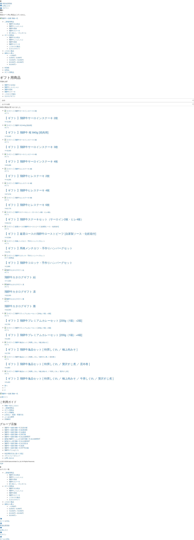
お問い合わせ (9, 458)
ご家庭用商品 (9, 21)
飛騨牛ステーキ (14, 30)
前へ (6, 385)
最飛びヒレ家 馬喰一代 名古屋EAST (17, 441)
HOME (6, 68)
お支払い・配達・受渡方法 (13, 414)
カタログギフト (14, 48)
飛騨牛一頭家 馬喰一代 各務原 (15, 432)
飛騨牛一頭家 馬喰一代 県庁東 (15, 434)
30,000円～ (13, 64)
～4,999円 (12, 55)
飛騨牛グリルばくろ (11, 450)
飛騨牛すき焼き (14, 24)
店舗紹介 (7, 419)
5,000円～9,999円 (15, 57)
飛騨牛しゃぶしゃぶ (16, 26)
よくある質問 (9, 417)
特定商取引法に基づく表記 (13, 453)
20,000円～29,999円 (16, 62)
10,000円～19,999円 (16, 60)
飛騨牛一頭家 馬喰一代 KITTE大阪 (16, 448)
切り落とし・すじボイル (17, 33)
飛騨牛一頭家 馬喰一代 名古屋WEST (17, 436)
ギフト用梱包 (9, 412)
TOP (1, 463)
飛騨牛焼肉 (13, 28)
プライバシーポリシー (12, 456)
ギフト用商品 (9, 35)
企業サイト (4, 397)
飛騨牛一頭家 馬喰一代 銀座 (14, 445)
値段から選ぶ (9, 53)
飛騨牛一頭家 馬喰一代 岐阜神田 (15, 430)
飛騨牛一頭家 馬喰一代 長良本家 (15, 427)
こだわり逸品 (9, 51)
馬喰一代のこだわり (11, 405)
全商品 (6, 70)
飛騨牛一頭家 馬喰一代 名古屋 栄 (16, 443)
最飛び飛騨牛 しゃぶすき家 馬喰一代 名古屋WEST (22, 439)
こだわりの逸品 (14, 46)
